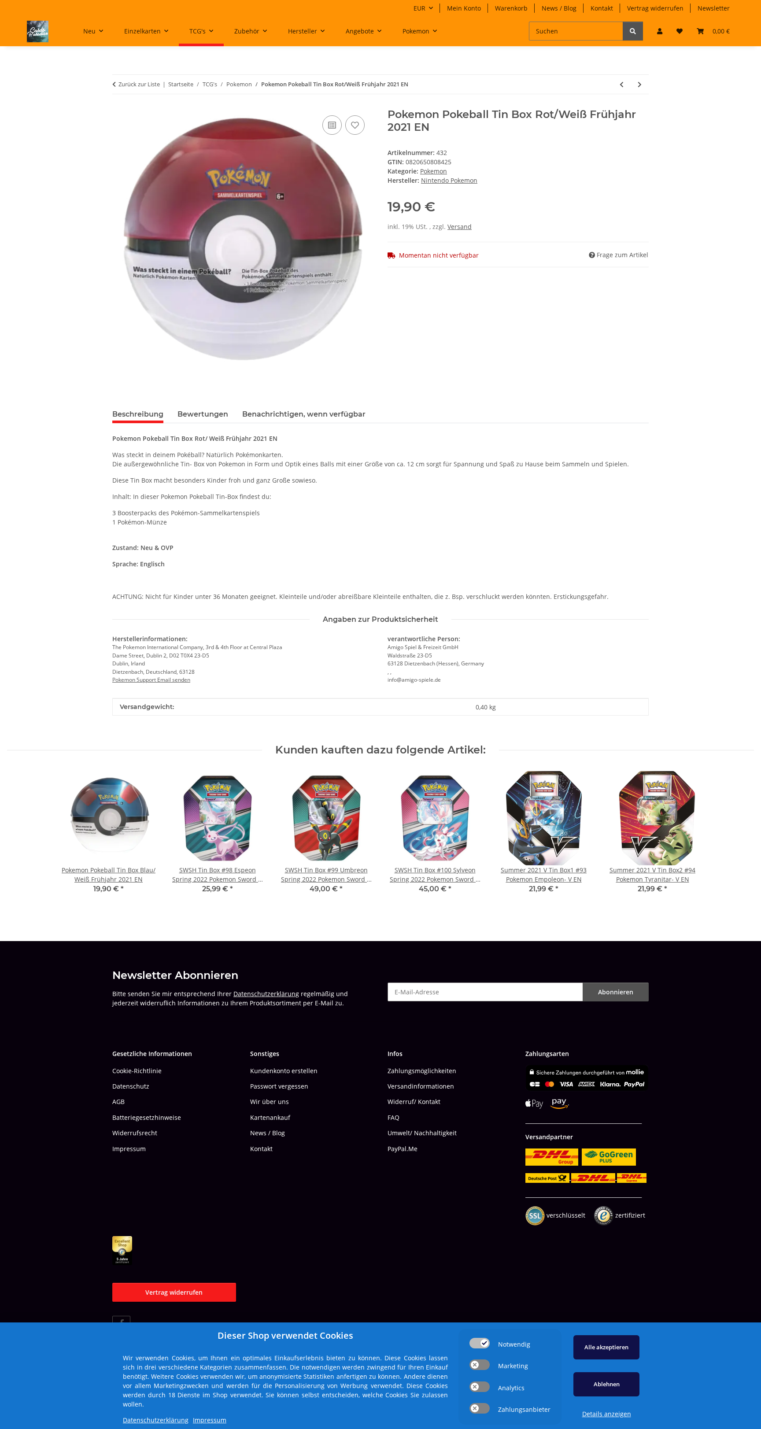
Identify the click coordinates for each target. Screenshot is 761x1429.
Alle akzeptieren (606, 1347)
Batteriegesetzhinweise (146, 1117)
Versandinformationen (421, 1086)
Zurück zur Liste (139, 84)
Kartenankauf (270, 1117)
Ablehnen (607, 1384)
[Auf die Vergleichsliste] (332, 125)
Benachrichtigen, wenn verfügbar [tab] (304, 414)
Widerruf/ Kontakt (414, 1101)
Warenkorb (511, 8)
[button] (659, 31)
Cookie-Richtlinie (137, 1071)
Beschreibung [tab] (137, 414)
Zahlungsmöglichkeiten (422, 1071)
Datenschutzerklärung (266, 994)
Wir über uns (269, 1101)
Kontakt (602, 8)
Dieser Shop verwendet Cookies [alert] (285, 1335)
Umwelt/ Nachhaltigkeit (422, 1133)
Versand (459, 226)
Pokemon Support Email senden (151, 679)
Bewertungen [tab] (202, 414)
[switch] (479, 1343)
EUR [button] (419, 8)
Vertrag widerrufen (655, 8)
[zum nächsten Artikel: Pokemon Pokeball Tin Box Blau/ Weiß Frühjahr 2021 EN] (640, 84)
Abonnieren (615, 992)
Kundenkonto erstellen (284, 1071)
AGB (118, 1101)
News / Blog (559, 8)
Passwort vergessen (279, 1086)
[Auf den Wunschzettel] (355, 125)
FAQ (393, 1117)
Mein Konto (464, 8)
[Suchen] (633, 31)
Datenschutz (130, 1086)
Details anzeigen (606, 1414)
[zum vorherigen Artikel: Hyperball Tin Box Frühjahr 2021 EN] (622, 84)
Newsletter (714, 8)
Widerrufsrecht (134, 1133)
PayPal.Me (402, 1149)
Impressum (129, 1149)
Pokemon (433, 171)
